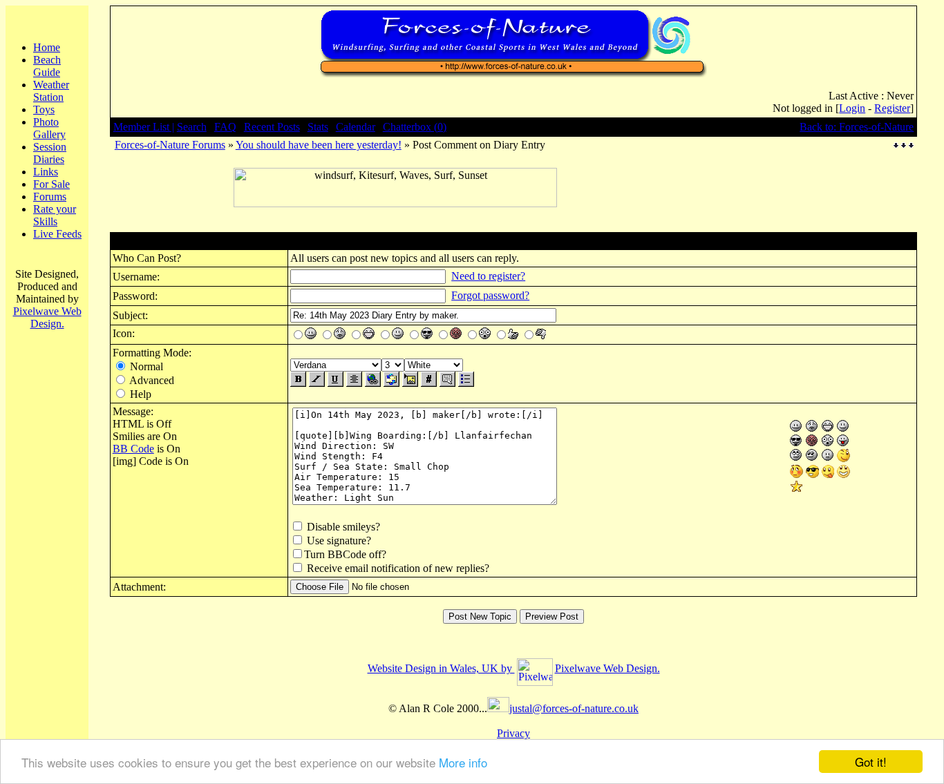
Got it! (871, 761)
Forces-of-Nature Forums (170, 145)
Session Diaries (49, 153)
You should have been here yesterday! (319, 145)
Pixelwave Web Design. (47, 317)
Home (46, 47)
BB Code (133, 449)
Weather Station (51, 91)
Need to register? (488, 276)
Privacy (513, 733)
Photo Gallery (49, 128)
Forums (49, 196)
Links (45, 172)
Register (892, 108)
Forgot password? (490, 295)
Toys (44, 109)
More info (463, 762)
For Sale (51, 184)
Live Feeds (57, 234)
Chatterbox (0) (414, 127)
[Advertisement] (395, 212)
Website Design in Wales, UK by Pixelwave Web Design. (514, 668)
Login (852, 108)
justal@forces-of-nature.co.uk (574, 708)
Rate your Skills (54, 215)
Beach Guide (47, 66)
